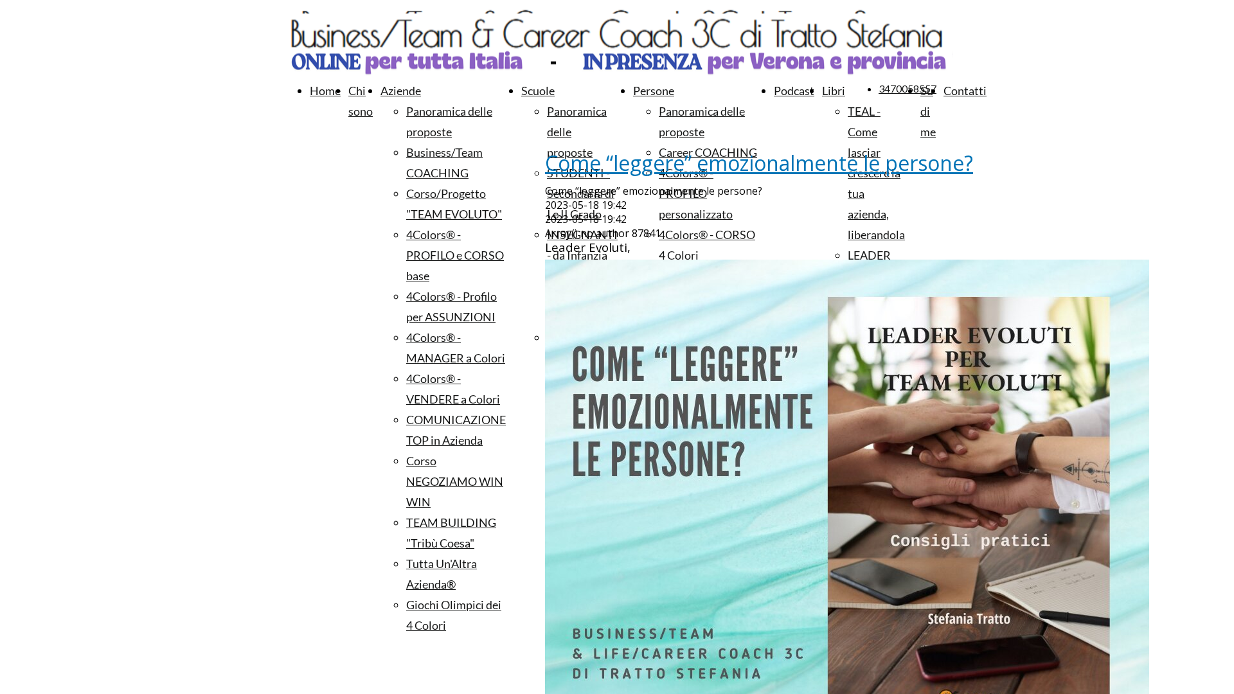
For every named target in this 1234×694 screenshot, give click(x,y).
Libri (833, 91)
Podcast (794, 91)
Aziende (400, 91)
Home (325, 91)
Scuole (538, 91)
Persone (653, 91)
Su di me (928, 111)
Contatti (965, 91)
